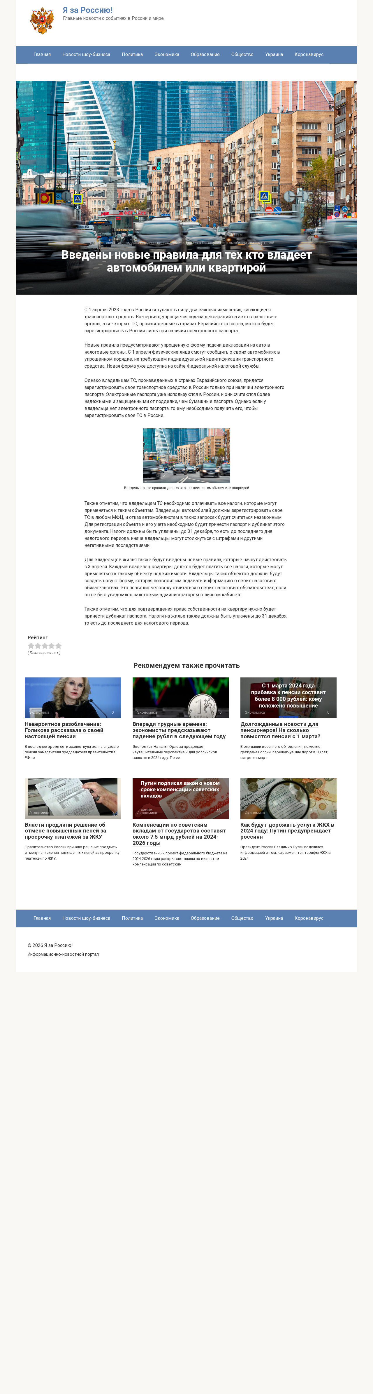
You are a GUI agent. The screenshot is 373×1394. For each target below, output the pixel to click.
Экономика (166, 54)
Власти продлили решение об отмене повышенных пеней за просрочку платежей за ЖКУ (65, 830)
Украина (274, 54)
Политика (132, 54)
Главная (42, 54)
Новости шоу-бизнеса (86, 54)
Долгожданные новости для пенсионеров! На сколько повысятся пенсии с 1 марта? (280, 730)
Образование (205, 54)
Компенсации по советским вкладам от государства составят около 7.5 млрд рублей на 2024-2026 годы (179, 834)
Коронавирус (309, 54)
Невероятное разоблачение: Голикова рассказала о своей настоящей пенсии (64, 730)
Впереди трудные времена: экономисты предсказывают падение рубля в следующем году (179, 730)
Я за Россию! (87, 10)
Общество (242, 54)
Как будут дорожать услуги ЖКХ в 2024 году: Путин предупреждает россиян (287, 830)
